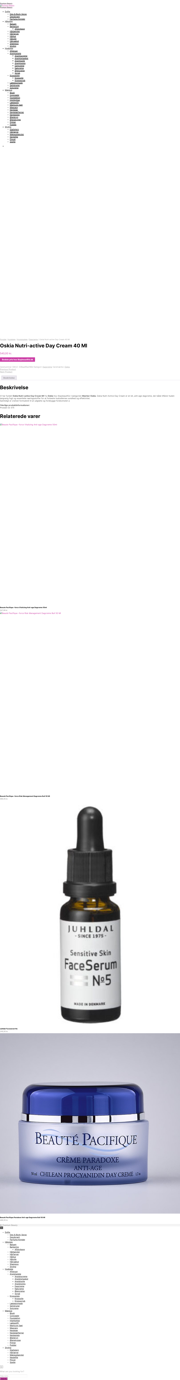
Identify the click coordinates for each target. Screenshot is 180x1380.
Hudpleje (9, 48)
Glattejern (14, 129)
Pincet (13, 139)
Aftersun (14, 51)
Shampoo (14, 43)
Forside (3, 339)
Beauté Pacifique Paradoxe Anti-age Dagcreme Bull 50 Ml (22, 1217)
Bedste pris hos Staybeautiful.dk (17, 359)
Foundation (15, 97)
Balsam (13, 24)
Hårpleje (9, 21)
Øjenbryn (14, 117)
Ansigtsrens (20, 63)
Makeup (8, 90)
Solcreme (14, 87)
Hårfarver (14, 33)
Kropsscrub (20, 80)
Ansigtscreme (21, 55)
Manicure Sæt (16, 105)
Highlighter (15, 100)
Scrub (17, 73)
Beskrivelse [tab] (9, 378)
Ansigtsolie (20, 60)
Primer (13, 122)
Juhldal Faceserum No (9, 1029)
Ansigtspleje (15, 53)
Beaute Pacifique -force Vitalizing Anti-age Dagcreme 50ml (23, 607)
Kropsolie (19, 78)
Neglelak (14, 109)
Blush (12, 92)
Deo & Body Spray (18, 14)
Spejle (12, 141)
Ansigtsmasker (21, 58)
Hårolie (13, 38)
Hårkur (13, 36)
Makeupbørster (17, 134)
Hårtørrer (14, 132)
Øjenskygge (15, 119)
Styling (13, 46)
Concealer (14, 95)
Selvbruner (15, 85)
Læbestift (14, 102)
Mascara (14, 107)
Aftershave (20, 28)
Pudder (13, 124)
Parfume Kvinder (17, 19)
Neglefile (14, 136)
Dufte (7, 11)
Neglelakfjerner (17, 112)
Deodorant (15, 16)
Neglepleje (15, 114)
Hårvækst (14, 41)
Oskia (67, 367)
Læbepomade (16, 82)
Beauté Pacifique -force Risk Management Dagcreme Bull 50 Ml (25, 796)
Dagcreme (19, 65)
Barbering (14, 26)
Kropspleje (15, 75)
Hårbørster (15, 31)
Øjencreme (20, 70)
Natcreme (19, 68)
